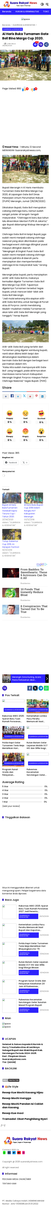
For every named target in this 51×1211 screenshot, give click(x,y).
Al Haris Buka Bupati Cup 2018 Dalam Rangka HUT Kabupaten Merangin (33, 510)
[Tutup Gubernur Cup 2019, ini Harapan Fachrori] (11, 534)
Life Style (12, 1086)
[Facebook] (29, 688)
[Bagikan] (46, 44)
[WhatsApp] (46, 688)
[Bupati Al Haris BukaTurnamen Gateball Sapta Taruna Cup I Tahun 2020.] (11, 498)
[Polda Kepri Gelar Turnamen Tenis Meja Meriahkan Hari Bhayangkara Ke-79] (13, 733)
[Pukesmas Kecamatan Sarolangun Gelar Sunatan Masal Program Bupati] (38, 760)
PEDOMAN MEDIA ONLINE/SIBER (16, 1179)
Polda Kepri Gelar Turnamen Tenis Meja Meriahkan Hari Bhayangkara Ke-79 (13, 745)
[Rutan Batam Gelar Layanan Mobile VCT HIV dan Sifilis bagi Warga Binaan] (38, 733)
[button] (42, 4)
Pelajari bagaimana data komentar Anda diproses (24, 892)
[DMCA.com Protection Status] (10, 1080)
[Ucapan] (6, 1023)
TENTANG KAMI (9, 1183)
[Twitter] (35, 688)
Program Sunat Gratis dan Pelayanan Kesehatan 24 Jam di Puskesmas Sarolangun (13, 772)
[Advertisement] (25, 119)
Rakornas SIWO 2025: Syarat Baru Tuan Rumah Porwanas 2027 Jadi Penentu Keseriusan (13, 719)
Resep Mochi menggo (16, 1098)
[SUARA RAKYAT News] (20, 4)
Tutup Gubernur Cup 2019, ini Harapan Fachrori (11, 544)
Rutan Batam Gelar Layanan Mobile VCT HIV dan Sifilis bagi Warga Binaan (37, 745)
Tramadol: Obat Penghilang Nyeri (24, 1119)
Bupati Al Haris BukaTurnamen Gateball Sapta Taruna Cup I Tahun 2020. (9, 510)
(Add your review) (11, 806)
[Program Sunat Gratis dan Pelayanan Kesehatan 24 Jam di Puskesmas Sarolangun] (13, 760)
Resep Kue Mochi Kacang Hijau (22, 1092)
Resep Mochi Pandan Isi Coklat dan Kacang (22, 1105)
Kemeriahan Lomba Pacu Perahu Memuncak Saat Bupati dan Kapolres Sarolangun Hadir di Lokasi (37, 719)
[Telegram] (40, 688)
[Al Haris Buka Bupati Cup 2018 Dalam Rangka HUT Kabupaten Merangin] (33, 498)
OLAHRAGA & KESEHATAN (12, 29)
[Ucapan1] (25, 19)
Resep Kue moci (13, 1113)
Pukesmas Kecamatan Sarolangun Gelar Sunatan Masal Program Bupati (36, 772)
